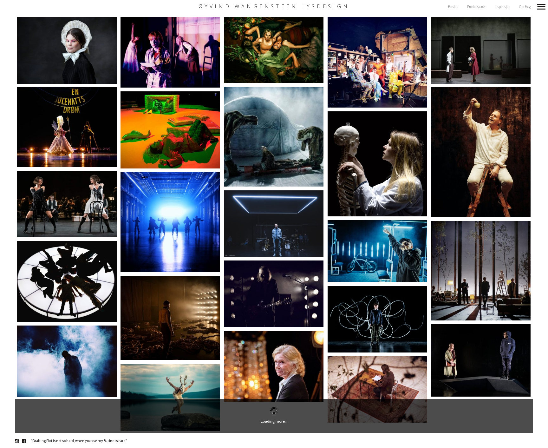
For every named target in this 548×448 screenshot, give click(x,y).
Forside (453, 6)
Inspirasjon (502, 6)
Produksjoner (476, 6)
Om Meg (525, 6)
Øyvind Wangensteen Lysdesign (274, 6)
